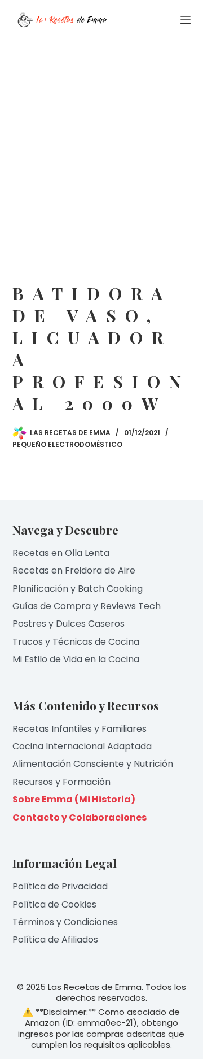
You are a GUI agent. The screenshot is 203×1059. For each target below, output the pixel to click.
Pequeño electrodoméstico (67, 444)
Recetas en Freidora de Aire (73, 570)
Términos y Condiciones (65, 921)
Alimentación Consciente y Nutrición (92, 763)
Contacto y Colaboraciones (79, 817)
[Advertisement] (101, 147)
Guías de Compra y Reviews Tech (86, 606)
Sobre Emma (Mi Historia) (73, 799)
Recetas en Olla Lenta (60, 552)
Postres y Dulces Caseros (68, 623)
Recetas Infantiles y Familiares (79, 728)
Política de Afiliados (55, 939)
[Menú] (185, 20)
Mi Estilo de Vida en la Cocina (75, 659)
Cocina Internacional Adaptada (82, 746)
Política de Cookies (54, 904)
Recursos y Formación (61, 781)
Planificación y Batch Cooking (77, 588)
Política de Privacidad (60, 886)
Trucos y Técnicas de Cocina (75, 641)
